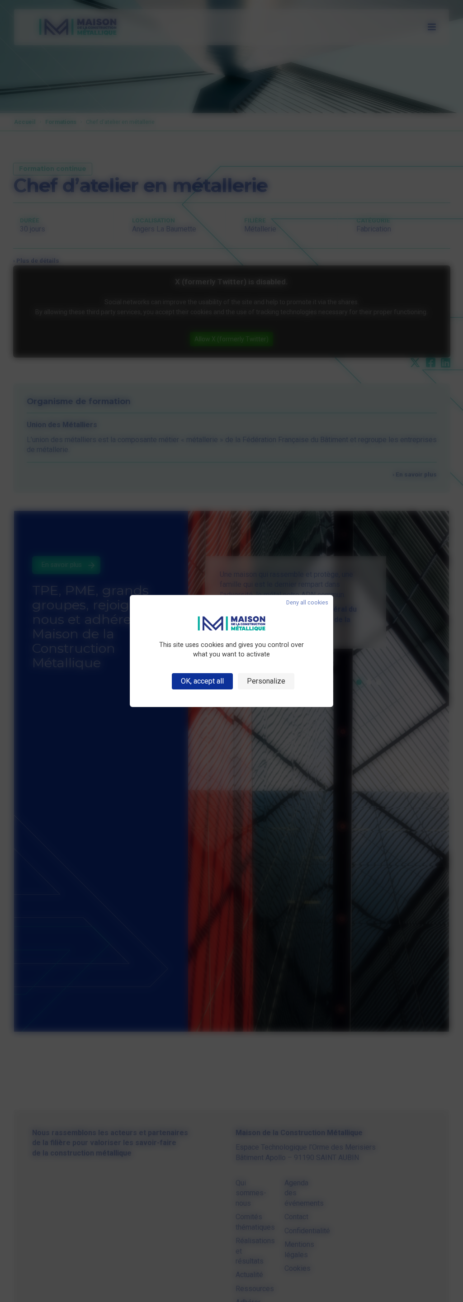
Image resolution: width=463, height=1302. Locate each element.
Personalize (266, 681)
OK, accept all (202, 681)
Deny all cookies (307, 603)
